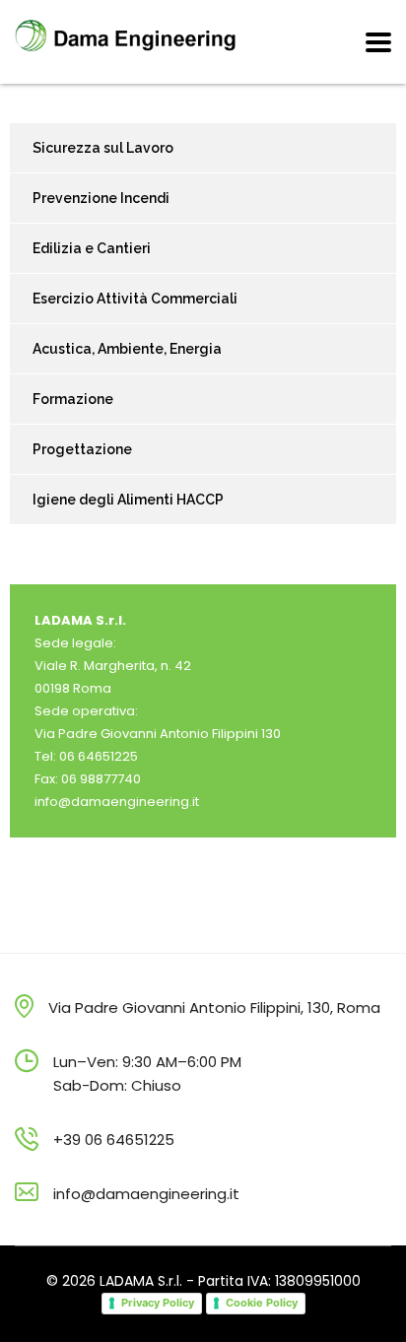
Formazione (73, 399)
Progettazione (82, 449)
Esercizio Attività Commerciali (135, 298)
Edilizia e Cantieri (92, 248)
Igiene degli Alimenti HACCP (128, 499)
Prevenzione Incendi (101, 198)
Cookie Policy (262, 1302)
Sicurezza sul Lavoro (103, 148)
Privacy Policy (157, 1302)
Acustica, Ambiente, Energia (127, 349)
